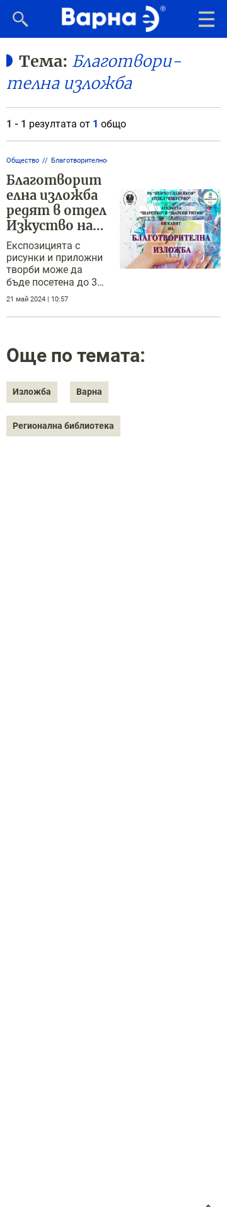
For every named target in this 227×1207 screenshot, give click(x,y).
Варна (89, 392)
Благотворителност (82, 160)
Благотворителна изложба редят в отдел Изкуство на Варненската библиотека (56, 218)
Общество (22, 160)
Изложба (32, 392)
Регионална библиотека (63, 426)
